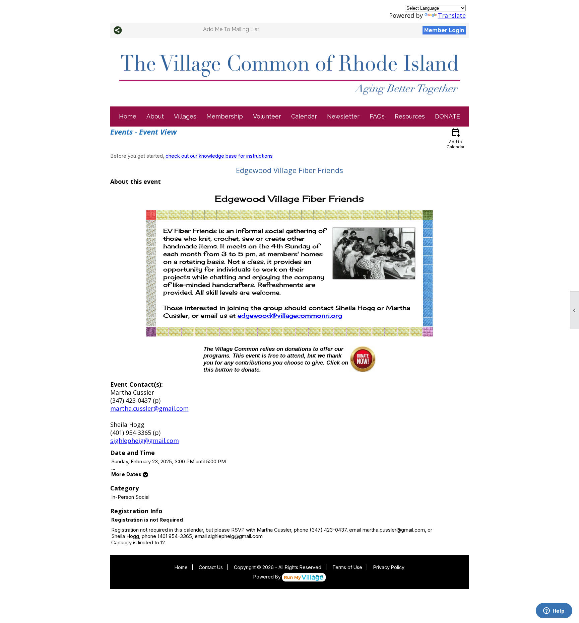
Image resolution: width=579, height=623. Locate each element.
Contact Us (211, 567)
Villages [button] (185, 116)
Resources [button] (410, 116)
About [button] (155, 116)
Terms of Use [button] (347, 567)
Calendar (304, 116)
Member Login (444, 30)
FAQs (377, 116)
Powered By (267, 576)
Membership (224, 116)
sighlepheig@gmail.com (144, 441)
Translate (452, 15)
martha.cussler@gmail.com (149, 408)
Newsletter (343, 116)
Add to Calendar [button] (455, 138)
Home (127, 116)
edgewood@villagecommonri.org (290, 315)
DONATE (447, 116)
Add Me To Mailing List (231, 29)
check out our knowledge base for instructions (219, 156)
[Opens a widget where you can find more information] (553, 611)
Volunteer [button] (267, 116)
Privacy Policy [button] (388, 567)
